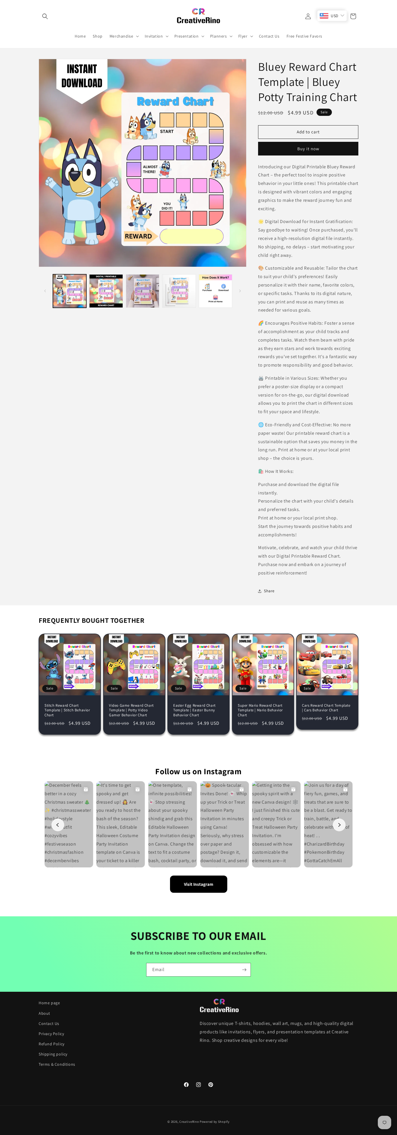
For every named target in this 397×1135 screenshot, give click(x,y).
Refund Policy (52, 1043)
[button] (45, 16)
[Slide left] (45, 290)
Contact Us (49, 1023)
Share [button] (269, 590)
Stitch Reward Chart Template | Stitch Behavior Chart (67, 710)
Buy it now (308, 148)
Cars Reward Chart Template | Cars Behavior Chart (326, 708)
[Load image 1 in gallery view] (69, 291)
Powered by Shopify (215, 1122)
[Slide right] (240, 290)
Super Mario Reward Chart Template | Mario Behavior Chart (260, 710)
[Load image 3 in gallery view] (142, 291)
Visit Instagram (198, 884)
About (44, 1013)
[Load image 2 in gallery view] (106, 291)
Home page (49, 1002)
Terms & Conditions (57, 1064)
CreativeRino (189, 1122)
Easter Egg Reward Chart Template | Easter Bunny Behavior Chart (194, 710)
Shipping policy (53, 1054)
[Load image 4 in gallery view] (179, 291)
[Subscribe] (244, 970)
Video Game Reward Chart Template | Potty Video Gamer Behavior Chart (131, 710)
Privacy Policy (51, 1033)
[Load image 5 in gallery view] (215, 291)
